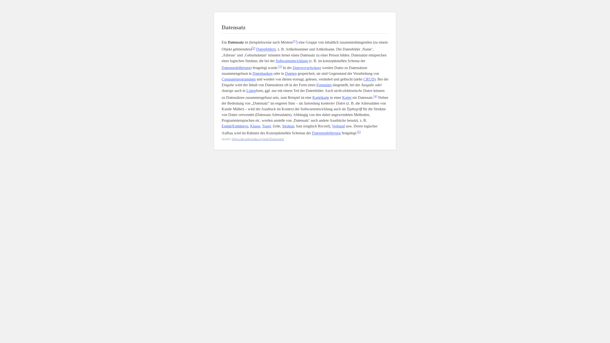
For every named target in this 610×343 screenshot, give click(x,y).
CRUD (368, 79)
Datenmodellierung (236, 68)
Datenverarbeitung (307, 68)
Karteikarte (320, 98)
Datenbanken (263, 73)
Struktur (288, 126)
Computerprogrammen (239, 79)
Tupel (266, 126)
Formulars (324, 85)
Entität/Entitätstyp (235, 126)
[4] (375, 96)
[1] (294, 41)
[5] (359, 132)
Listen (251, 91)
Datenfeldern (266, 49)
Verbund (338, 126)
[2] (253, 48)
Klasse (255, 126)
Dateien (291, 73)
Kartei (346, 98)
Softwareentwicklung (292, 61)
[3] (280, 66)
